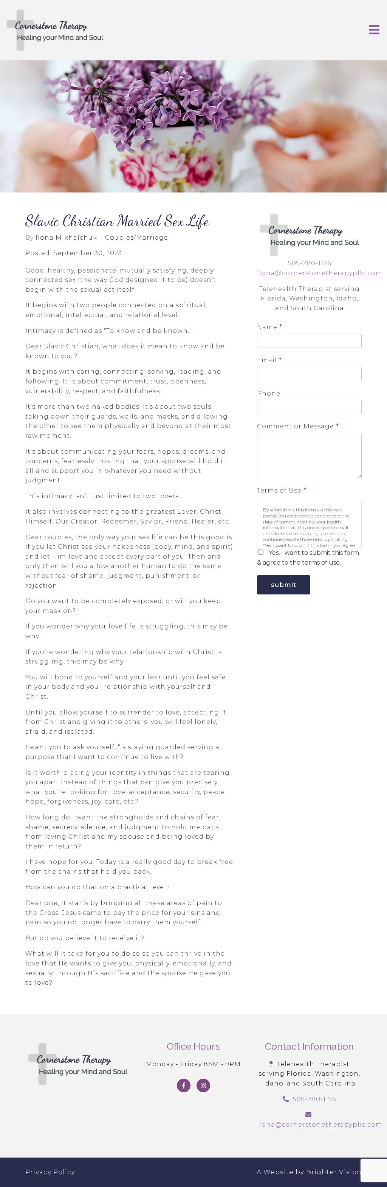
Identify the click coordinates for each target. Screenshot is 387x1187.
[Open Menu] (374, 30)
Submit (283, 584)
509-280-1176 (309, 263)
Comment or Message (298, 426)
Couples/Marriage (136, 238)
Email (269, 360)
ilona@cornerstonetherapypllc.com (319, 273)
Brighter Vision (334, 1172)
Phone (268, 393)
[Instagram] (203, 1085)
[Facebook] (183, 1085)
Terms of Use (281, 490)
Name (269, 327)
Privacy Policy (50, 1172)
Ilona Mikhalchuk (66, 238)
